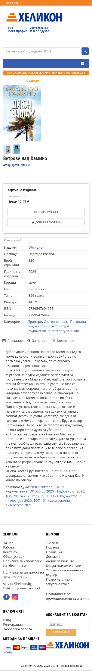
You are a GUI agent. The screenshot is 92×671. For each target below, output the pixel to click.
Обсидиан (36, 247)
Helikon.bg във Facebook (22, 588)
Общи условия (14, 556)
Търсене (52, 543)
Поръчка (52, 547)
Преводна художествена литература (57, 323)
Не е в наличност (46, 212)
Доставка (53, 556)
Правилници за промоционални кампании (67, 596)
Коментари (65, 340)
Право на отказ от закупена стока (60, 581)
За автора (39, 340)
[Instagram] (15, 597)
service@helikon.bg (17, 583)
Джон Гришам (21, 165)
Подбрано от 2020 (70, 491)
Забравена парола (17, 629)
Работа (8, 547)
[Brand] (34, 13)
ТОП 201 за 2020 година (24, 496)
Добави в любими (48, 222)
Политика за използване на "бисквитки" (22, 563)
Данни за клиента (60, 561)
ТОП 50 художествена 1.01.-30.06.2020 (35, 489)
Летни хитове (41, 487)
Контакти (10, 552)
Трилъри (35, 321)
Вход (7, 620)
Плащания (54, 552)
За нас (8, 543)
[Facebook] (6, 597)
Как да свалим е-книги (63, 565)
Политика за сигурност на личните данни (23, 574)
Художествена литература (48, 331)
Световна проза (56, 321)
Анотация (15, 340)
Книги (75, 331)
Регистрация (13, 624)
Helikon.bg (12, 2)
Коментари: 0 (12, 240)
